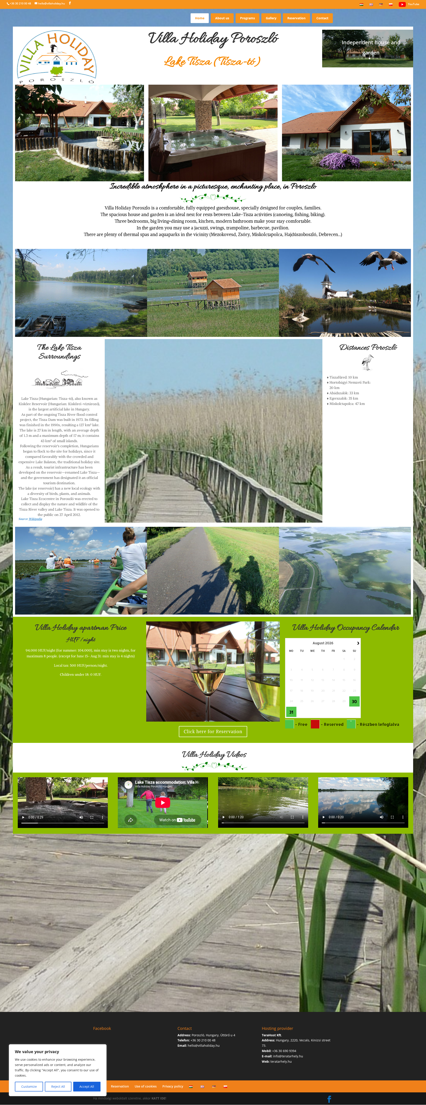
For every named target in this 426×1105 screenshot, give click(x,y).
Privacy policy (172, 1086)
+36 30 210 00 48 (20, 3)
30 (354, 701)
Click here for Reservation (213, 731)
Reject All (58, 1086)
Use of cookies (146, 1086)
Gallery (271, 18)
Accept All (86, 1086)
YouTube (413, 4)
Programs (247, 18)
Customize (29, 1086)
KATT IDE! (159, 1098)
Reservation (296, 18)
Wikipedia (35, 519)
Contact (322, 18)
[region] (57, 1070)
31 (291, 712)
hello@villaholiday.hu (204, 1045)
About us (222, 18)
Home (199, 18)
